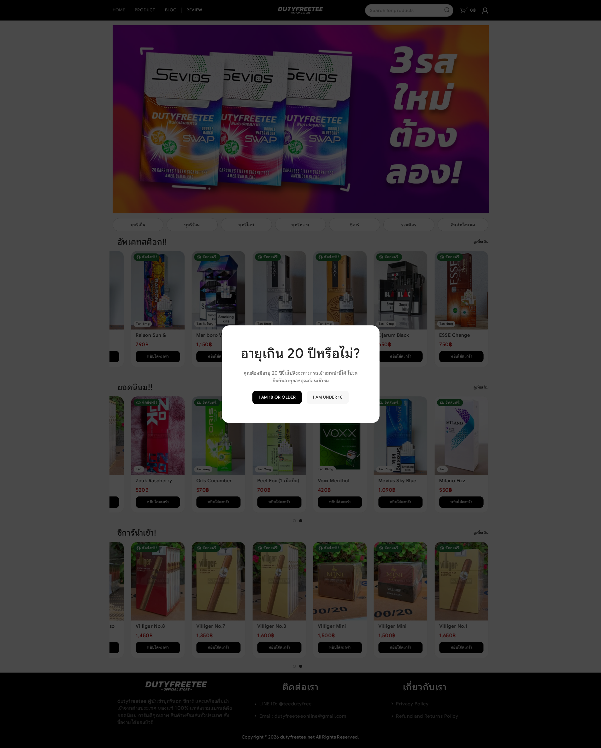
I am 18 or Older (276, 397)
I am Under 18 (328, 397)
